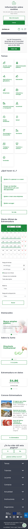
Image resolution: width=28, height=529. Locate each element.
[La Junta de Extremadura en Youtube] (17, 517)
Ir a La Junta (14, 362)
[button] (19, 29)
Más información (14, 18)
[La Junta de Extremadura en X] (10, 517)
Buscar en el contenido (10, 276)
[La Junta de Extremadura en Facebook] (7, 517)
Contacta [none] (7, 484)
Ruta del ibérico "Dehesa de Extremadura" (18, 422)
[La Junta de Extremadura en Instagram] (14, 517)
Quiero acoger (9, 203)
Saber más (14, 49)
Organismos (9, 507)
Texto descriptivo (7, 279)
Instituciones (9, 499)
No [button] (20, 451)
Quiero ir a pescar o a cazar (14, 179)
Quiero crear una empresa (13, 196)
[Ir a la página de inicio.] (5, 29)
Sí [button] (7, 451)
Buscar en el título (9, 273)
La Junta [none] (7, 477)
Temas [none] (6, 463)
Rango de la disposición (8, 293)
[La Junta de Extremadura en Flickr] (21, 517)
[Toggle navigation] (11, 29)
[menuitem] (6, 527)
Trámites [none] (7, 470)
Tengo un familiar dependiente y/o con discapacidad (11, 188)
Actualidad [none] (8, 491)
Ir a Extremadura (14, 437)
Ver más (14, 212)
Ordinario (3, 238)
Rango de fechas (6, 262)
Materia (4, 285)
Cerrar (14, 22)
